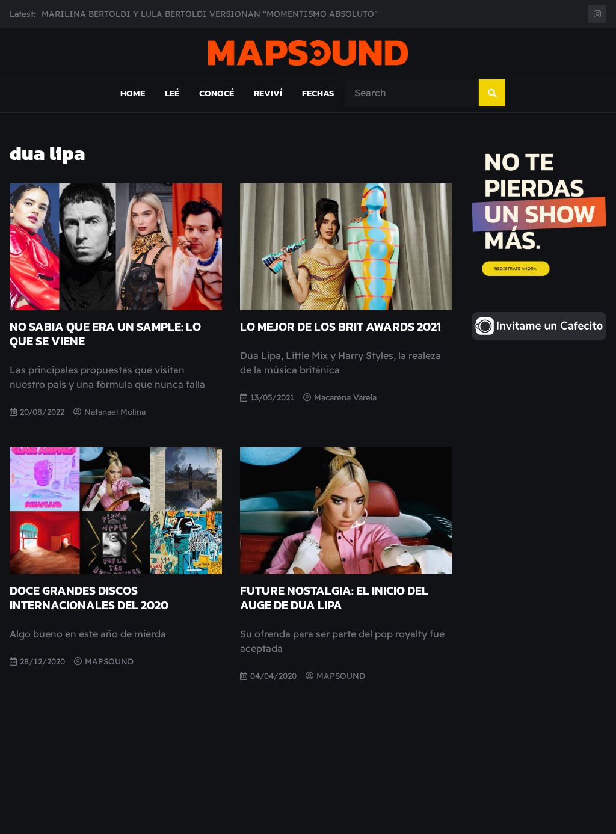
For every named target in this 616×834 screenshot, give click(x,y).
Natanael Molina (115, 411)
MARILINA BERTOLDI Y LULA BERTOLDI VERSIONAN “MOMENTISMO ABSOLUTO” (210, 8)
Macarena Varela (345, 397)
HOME (132, 93)
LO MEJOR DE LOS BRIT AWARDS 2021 (340, 326)
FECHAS (318, 93)
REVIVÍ (268, 93)
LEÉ (172, 93)
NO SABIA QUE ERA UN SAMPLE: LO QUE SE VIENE (105, 333)
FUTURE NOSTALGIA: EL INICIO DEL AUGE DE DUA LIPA (334, 597)
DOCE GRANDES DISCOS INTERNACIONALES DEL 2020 (89, 597)
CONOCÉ (216, 93)
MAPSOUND (109, 661)
